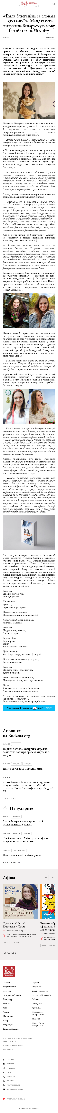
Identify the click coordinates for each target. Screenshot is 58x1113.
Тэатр (5, 1020)
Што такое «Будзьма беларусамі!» (17, 1038)
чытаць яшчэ (9, 799)
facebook (10, 1060)
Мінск (44, 945)
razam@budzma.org (15, 1089)
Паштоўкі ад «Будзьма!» (38, 1024)
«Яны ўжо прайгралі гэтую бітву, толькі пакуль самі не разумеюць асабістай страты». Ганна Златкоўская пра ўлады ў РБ (28, 786)
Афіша (6, 1011)
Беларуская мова (40, 990)
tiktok (9, 1072)
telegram (11, 1068)
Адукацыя (27, 833)
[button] (52, 877)
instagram (11, 1064)
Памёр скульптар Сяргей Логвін (23, 768)
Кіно (5, 1007)
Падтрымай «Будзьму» (16, 1099)
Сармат (35, 982)
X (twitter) (11, 1077)
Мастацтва (27, 763)
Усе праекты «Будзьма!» (13, 1046)
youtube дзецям (14, 1085)
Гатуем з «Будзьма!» (41, 995)
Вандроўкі (8, 1024)
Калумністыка (9, 986)
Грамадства (50, 37)
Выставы (52, 945)
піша (52, 56)
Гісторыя (7, 990)
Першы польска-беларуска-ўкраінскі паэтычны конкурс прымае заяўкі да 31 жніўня (27, 752)
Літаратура (16, 744)
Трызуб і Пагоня (11, 1028)
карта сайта (8, 1049)
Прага (6, 942)
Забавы (35, 999)
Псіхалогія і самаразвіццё (38, 1013)
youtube (10, 1081)
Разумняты (37, 986)
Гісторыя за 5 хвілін (12, 995)
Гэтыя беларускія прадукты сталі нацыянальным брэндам (23, 823)
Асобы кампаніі (9, 1042)
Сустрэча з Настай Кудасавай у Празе (14, 925)
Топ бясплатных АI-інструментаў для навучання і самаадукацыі (25, 839)
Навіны (6, 982)
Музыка (6, 1003)
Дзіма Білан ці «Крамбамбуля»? (22, 855)
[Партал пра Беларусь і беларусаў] (29, 4)
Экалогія (36, 1018)
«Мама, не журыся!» (19, 850)
